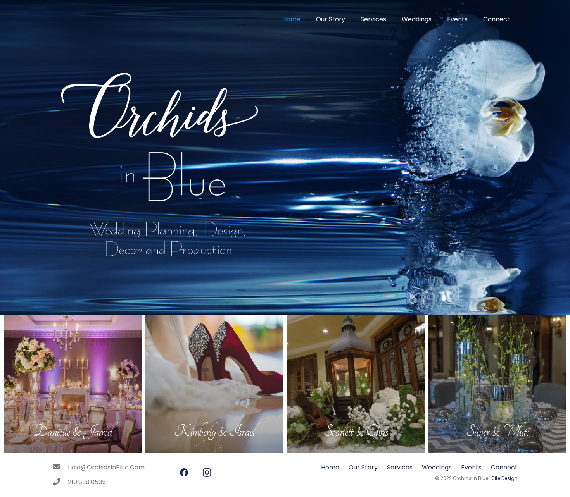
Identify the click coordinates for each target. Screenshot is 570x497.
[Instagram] (207, 472)
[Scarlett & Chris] (356, 384)
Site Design (505, 478)
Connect (504, 467)
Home (330, 467)
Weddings (437, 467)
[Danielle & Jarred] (73, 384)
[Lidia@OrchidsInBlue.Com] (60, 467)
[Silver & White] (497, 384)
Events (471, 467)
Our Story (363, 467)
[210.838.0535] (60, 482)
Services (400, 467)
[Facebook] (184, 472)
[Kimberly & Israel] (214, 384)
